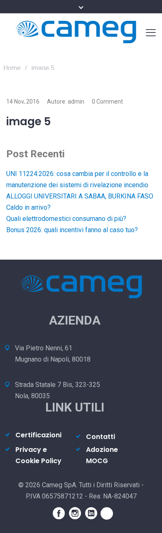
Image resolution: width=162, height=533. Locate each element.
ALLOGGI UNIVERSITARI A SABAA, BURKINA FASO (79, 196)
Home (12, 68)
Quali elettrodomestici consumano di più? (66, 219)
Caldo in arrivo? (28, 207)
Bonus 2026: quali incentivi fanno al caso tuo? (72, 230)
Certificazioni (38, 435)
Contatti (100, 436)
